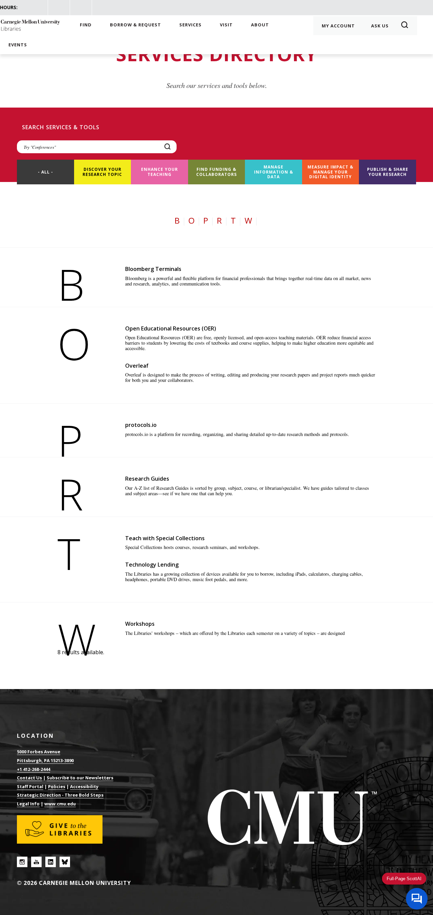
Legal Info (28, 804)
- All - (45, 172)
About (260, 25)
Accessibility (84, 786)
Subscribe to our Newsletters (80, 778)
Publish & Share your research (387, 171)
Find (86, 25)
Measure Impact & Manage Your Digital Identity (330, 172)
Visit (226, 25)
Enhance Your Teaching (159, 171)
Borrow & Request (135, 25)
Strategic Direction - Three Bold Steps (60, 795)
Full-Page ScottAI (404, 878)
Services (190, 25)
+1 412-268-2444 (33, 769)
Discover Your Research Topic (102, 171)
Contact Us (29, 778)
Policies (56, 786)
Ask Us (380, 26)
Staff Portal (30, 786)
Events (17, 45)
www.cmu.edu (60, 804)
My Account (338, 26)
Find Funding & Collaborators (216, 171)
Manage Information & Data (273, 172)
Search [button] (406, 25)
